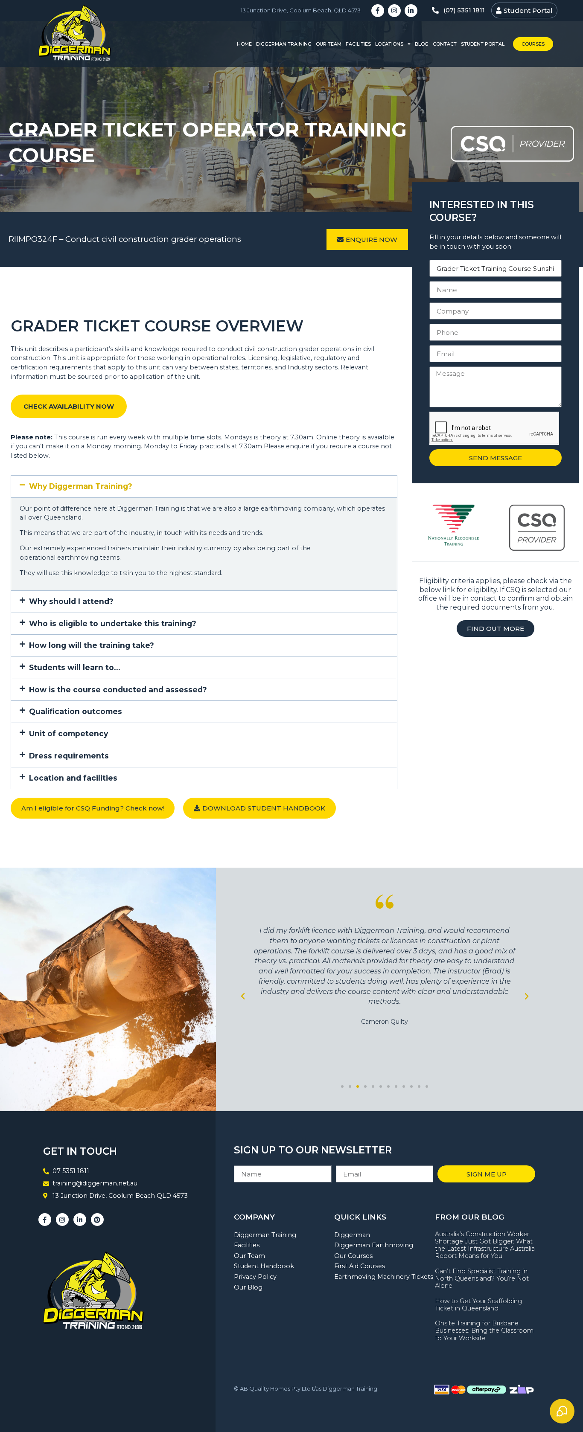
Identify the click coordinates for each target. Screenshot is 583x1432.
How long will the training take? (91, 645)
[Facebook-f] (377, 10)
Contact (445, 44)
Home (244, 44)
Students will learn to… (74, 667)
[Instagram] (394, 10)
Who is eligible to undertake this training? (112, 623)
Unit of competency (68, 733)
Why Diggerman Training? (80, 486)
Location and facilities (73, 777)
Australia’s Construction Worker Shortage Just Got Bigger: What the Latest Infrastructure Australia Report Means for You (485, 1245)
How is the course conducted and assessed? (118, 689)
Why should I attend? (71, 601)
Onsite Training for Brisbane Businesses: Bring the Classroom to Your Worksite (484, 1330)
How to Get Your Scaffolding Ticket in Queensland (478, 1304)
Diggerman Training (284, 44)
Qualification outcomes (75, 711)
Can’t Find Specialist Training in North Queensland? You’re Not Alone (482, 1278)
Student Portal (482, 44)
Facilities (358, 44)
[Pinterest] (97, 1219)
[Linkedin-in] (411, 10)
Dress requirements (69, 755)
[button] (204, 486)
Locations (389, 44)
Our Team (328, 44)
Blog (422, 44)
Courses (533, 44)
